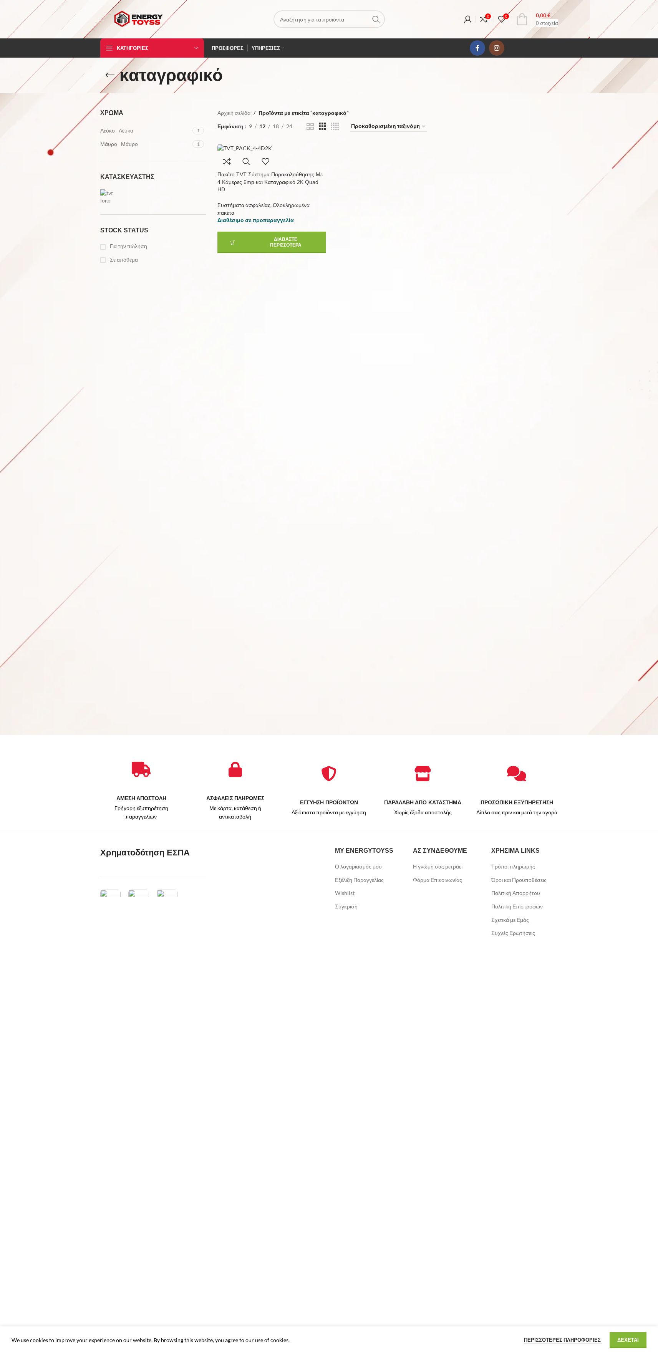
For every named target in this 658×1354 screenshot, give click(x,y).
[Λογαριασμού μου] (468, 19)
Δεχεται (628, 1340)
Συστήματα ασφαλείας (243, 205)
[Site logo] (138, 18)
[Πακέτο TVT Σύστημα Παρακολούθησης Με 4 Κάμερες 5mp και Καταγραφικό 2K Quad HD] (271, 148)
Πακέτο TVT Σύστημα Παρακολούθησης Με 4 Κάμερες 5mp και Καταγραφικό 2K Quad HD (270, 181)
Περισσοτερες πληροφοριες (563, 1340)
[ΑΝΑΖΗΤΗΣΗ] (376, 19)
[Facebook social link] (477, 48)
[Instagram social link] (496, 48)
